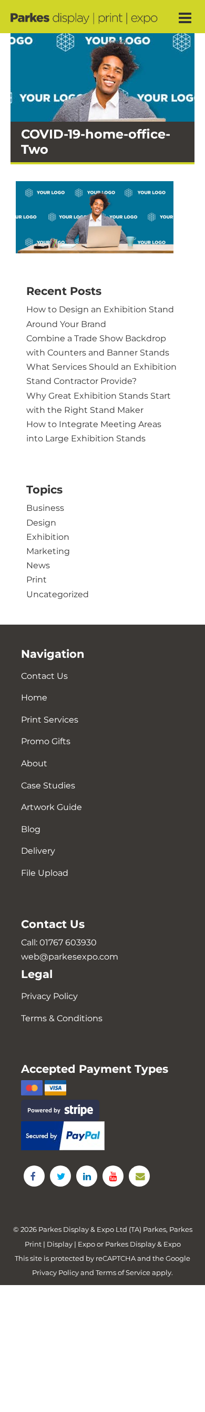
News (38, 565)
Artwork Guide (51, 807)
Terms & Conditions (61, 1018)
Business (45, 508)
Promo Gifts (45, 741)
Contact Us (44, 676)
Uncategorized (57, 594)
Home (34, 698)
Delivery (38, 851)
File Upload (44, 873)
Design (41, 523)
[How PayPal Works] (102, 1135)
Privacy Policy (49, 996)
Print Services (49, 720)
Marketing (48, 551)
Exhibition (47, 537)
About (34, 763)
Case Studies (48, 786)
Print (36, 580)
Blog (30, 829)
